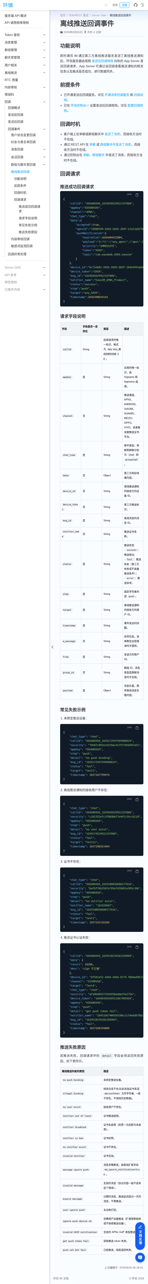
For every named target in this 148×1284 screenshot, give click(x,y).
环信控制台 (80, 105)
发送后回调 (15, 121)
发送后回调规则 (102, 61)
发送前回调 (15, 114)
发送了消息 (112, 134)
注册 (124, 4)
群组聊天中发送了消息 (115, 144)
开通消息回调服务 (117, 94)
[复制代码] (137, 195)
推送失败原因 (28, 232)
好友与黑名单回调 (23, 142)
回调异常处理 (17, 254)
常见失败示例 (28, 225)
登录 (115, 4)
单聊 (92, 144)
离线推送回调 (20, 171)
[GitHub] (136, 5)
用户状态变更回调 (23, 135)
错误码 (9, 94)
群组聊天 (98, 155)
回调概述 (14, 107)
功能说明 (20, 178)
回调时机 (20, 192)
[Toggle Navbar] (142, 5)
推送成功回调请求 (29, 209)
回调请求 (20, 199)
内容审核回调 (20, 239)
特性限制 (11, 282)
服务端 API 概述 (16, 15)
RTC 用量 (11, 80)
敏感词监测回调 (22, 246)
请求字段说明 (28, 218)
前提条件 (20, 185)
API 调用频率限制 (17, 22)
